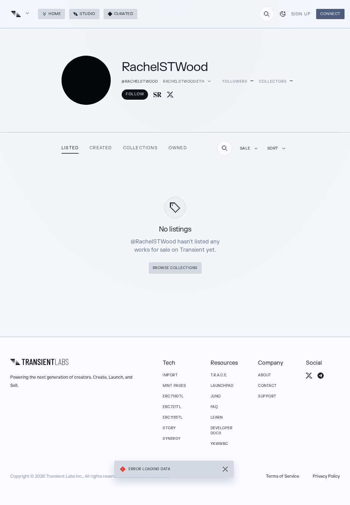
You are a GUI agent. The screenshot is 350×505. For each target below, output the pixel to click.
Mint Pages (174, 385)
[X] (170, 94)
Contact (267, 385)
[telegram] (321, 376)
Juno (216, 396)
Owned (178, 148)
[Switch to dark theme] (283, 14)
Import (170, 375)
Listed (70, 148)
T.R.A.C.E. (219, 375)
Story (169, 428)
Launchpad (222, 385)
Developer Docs (222, 430)
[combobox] (266, 14)
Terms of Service (282, 476)
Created (101, 148)
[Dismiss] (225, 469)
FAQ (214, 407)
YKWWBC (219, 443)
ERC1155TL (173, 417)
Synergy (172, 438)
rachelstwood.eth (183, 81)
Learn (217, 417)
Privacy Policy (326, 476)
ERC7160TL (173, 396)
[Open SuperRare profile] (157, 94)
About (264, 375)
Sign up (301, 14)
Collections (140, 148)
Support (267, 396)
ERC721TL (172, 407)
